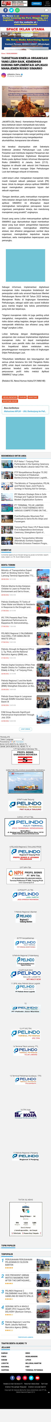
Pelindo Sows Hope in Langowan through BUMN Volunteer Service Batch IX (16, 699)
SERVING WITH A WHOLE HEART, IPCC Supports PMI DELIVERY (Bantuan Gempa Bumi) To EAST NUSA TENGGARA (18, 1309)
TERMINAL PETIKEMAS (34, 1370)
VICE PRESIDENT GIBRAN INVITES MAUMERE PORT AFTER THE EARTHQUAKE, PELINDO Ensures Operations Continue (18, 1278)
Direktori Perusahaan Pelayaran (16, 1387)
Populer (36, 3)
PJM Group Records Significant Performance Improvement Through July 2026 (17, 715)
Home (3, 53)
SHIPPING (5, 1370)
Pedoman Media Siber (31, 1384)
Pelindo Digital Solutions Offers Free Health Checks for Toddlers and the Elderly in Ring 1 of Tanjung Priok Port (18, 668)
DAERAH (4, 1353)
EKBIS (28, 1353)
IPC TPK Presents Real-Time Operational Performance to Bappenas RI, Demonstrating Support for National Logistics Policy (18, 620)
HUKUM (22, 397)
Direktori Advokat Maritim (37, 1387)
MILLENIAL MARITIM (33, 1363)
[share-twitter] (11, 10)
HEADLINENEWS (10, 397)
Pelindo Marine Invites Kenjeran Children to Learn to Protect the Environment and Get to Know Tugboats (15, 589)
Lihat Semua (25, 729)
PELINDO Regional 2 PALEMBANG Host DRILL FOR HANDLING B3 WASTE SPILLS (17, 636)
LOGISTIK (4, 1363)
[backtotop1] (49, 1392)
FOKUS (3, 1356)
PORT (28, 1367)
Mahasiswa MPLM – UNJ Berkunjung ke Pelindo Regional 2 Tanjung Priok (25, 411)
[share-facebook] (5, 10)
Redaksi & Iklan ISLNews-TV (12, 1384)
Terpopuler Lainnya (25, 1337)
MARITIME (33, 397)
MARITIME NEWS (10, 401)
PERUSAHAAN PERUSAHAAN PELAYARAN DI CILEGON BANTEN (18, 1262)
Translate (19, 742)
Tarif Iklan (44, 1384)
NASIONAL (5, 1367)
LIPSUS (28, 1360)
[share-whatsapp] (17, 10)
